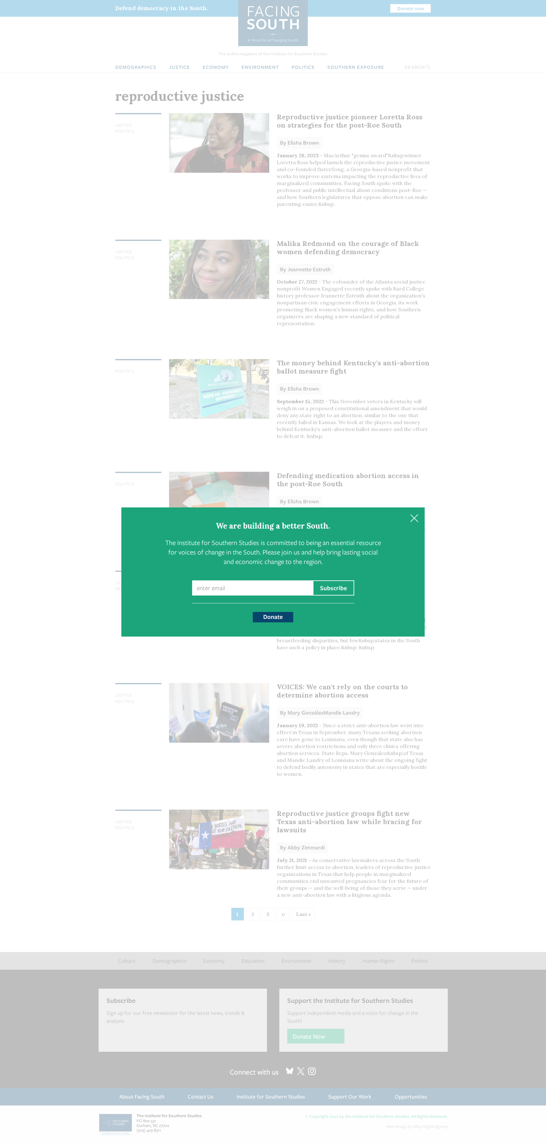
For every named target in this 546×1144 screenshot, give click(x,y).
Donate (273, 617)
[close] (414, 518)
